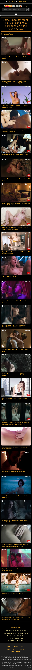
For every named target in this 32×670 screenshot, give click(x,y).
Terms (16, 646)
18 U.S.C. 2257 (11, 649)
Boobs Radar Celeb (25, 664)
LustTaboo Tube (22, 1)
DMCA (23, 646)
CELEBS (25, 6)
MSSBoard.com (16, 652)
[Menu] (16, 13)
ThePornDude (10, 1)
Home (8, 646)
